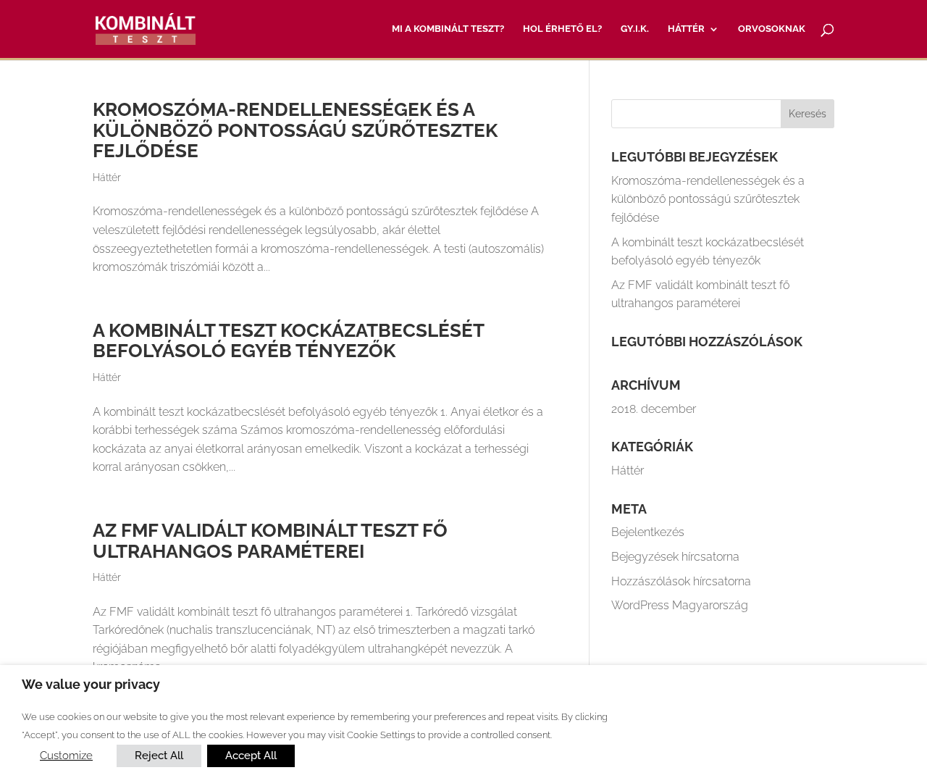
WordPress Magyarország (679, 605)
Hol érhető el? (562, 29)
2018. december (653, 409)
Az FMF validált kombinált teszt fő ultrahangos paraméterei (270, 540)
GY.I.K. (635, 29)
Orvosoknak (771, 29)
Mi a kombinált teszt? (448, 29)
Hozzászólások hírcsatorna (681, 581)
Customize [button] (66, 755)
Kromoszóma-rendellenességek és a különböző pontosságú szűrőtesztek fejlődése (295, 130)
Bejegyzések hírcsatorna (675, 557)
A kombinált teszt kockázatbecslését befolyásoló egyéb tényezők (288, 340)
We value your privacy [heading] (91, 684)
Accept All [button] (251, 755)
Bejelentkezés (647, 532)
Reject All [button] (159, 755)
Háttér (686, 29)
